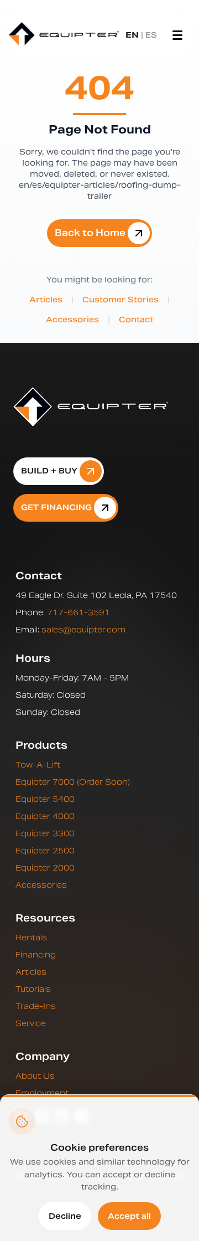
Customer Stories (120, 300)
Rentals (31, 938)
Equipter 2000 (45, 868)
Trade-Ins (35, 1006)
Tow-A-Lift (37, 765)
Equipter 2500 (45, 851)
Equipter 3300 (45, 833)
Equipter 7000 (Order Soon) (72, 782)
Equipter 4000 (45, 816)
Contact (136, 320)
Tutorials (33, 989)
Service (30, 1023)
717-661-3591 (78, 612)
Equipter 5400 (45, 799)
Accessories (72, 320)
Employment (42, 1093)
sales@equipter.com (83, 630)
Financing (35, 955)
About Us (35, 1076)
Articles (45, 300)
